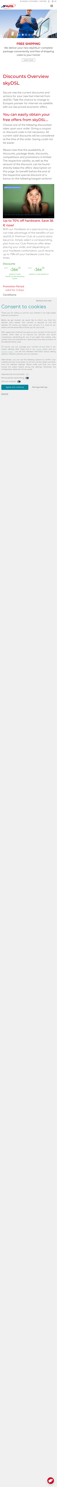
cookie (39, 349)
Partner (43, 1)
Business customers (29, 1)
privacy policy (7, 352)
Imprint (4, 394)
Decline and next (43, 301)
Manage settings (39, 387)
